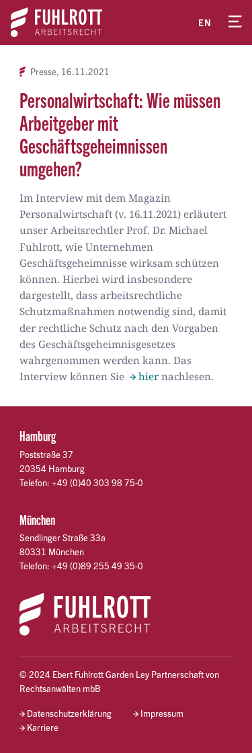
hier (148, 376)
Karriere (42, 727)
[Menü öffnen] (235, 22)
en (205, 22)
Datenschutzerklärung (69, 713)
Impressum (161, 713)
